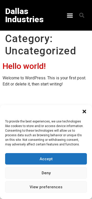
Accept (46, 159)
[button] (84, 111)
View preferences (46, 187)
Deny (46, 173)
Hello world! (24, 66)
